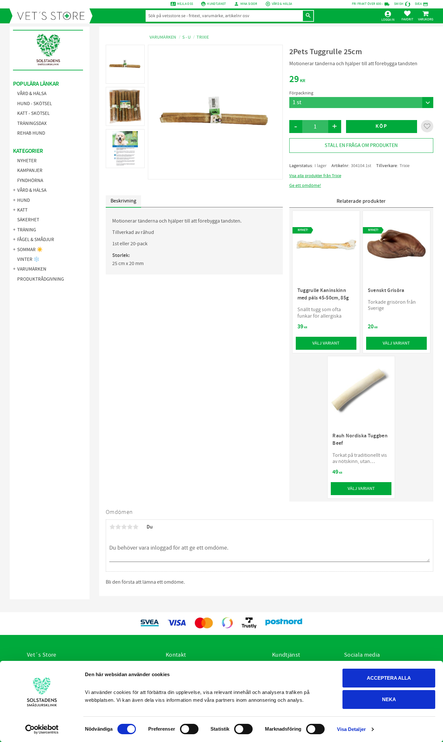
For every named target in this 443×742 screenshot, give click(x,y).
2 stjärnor (118, 527)
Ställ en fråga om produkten (361, 145)
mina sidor (248, 4)
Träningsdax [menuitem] (32, 123)
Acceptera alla (389, 678)
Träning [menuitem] (26, 230)
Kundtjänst (216, 4)
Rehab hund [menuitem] (31, 133)
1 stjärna (112, 527)
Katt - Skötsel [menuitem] (33, 113)
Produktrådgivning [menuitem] (40, 279)
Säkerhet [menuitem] (28, 220)
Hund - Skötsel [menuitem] (34, 104)
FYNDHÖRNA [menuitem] (30, 180)
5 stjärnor (135, 527)
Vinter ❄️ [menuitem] (28, 259)
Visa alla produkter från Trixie (315, 175)
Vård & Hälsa (282, 4)
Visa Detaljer (351, 729)
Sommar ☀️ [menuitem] (30, 250)
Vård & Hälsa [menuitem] (31, 94)
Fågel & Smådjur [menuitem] (35, 240)
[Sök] (308, 16)
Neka (389, 699)
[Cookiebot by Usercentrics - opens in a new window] (42, 729)
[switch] (189, 729)
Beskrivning (123, 201)
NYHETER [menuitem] (27, 161)
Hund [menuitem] (23, 200)
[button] (407, 15)
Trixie (405, 166)
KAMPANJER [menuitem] (29, 170)
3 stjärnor (124, 527)
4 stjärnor (130, 527)
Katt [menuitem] (22, 210)
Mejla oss (185, 4)
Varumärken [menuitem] (31, 269)
